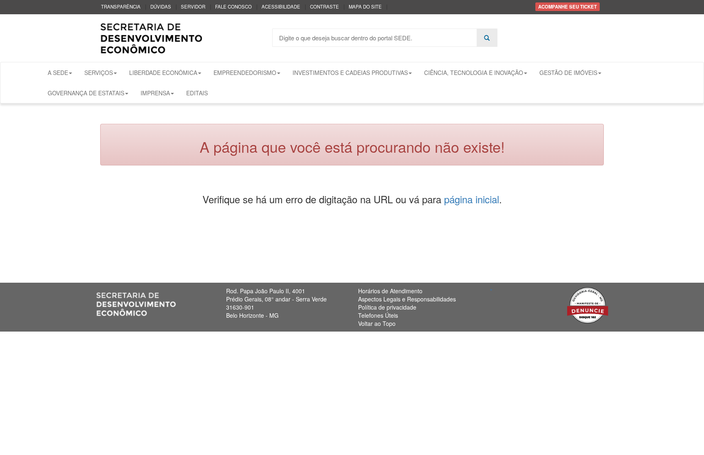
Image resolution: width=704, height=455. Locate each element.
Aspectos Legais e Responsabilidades (407, 299)
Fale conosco (233, 6)
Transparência (121, 6)
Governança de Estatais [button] (86, 93)
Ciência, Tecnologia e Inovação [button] (473, 72)
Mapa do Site (365, 6)
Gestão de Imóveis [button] (568, 72)
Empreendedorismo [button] (244, 72)
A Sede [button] (58, 72)
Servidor (193, 6)
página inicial (471, 199)
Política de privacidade (387, 307)
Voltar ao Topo (377, 323)
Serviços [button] (98, 72)
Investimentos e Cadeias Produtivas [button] (350, 72)
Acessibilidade (281, 6)
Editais (197, 93)
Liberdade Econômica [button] (163, 72)
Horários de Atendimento (390, 291)
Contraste (324, 6)
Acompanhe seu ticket (567, 6)
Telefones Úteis (378, 315)
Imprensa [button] (155, 93)
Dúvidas (160, 6)
